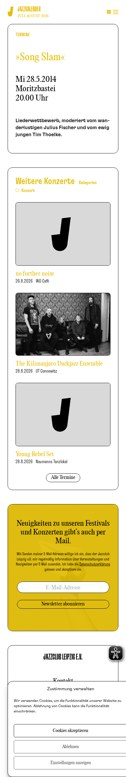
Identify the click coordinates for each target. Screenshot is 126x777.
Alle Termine (63, 477)
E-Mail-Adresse (63, 588)
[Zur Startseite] (10, 11)
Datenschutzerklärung (94, 564)
